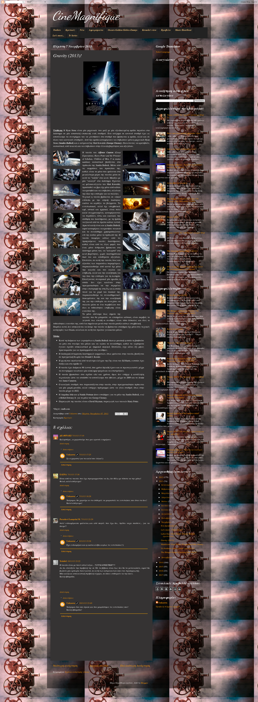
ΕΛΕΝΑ (63, 474)
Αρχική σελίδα (98, 665)
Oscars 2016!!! (173, 216)
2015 (161, 566)
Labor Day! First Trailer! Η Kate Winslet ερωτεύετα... (178, 534)
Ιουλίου (165, 509)
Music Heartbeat (183, 30)
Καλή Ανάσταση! (175, 329)
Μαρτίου (165, 493)
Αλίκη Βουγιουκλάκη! (177, 183)
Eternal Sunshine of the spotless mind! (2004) (183, 414)
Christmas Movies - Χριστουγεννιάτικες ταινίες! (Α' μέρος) (185, 165)
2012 (161, 477)
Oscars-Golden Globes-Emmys (122, 30)
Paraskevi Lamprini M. (70, 519)
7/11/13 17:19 (78, 435)
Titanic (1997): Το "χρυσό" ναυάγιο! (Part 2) (185, 116)
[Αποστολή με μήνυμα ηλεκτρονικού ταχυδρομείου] (116, 414)
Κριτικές (70, 30)
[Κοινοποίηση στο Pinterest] (126, 414)
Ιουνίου (165, 505)
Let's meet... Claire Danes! (172, 529)
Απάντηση (64, 443)
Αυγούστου (166, 513)
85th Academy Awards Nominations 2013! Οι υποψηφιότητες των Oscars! (185, 267)
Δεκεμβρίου (167, 557)
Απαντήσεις (68, 449)
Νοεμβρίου (166, 522)
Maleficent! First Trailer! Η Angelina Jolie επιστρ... (183, 544)
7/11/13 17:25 (85, 454)
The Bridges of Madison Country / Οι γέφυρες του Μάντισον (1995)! (183, 199)
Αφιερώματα (96, 30)
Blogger (144, 682)
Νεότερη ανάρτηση (65, 665)
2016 (161, 570)
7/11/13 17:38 (73, 474)
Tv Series (73, 35)
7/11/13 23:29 (87, 519)
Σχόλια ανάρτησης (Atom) (77, 672)
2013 (161, 481)
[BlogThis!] (118, 414)
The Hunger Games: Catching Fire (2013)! (179, 552)
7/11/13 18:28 (85, 496)
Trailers (57, 30)
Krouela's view (149, 30)
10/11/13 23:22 (73, 561)
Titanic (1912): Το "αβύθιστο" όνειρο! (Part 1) (186, 233)
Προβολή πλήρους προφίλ (168, 606)
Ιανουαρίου (167, 484)
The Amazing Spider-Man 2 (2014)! (182, 251)
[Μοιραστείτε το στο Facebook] (124, 414)
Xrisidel (63, 561)
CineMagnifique (85, 15)
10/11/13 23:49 (85, 603)
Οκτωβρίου (166, 518)
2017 (161, 575)
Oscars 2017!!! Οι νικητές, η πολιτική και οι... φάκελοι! (185, 432)
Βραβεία (166, 30)
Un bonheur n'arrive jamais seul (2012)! (177, 548)
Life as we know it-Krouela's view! (181, 149)
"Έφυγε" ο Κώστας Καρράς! (180, 342)
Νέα (82, 30)
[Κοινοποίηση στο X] (121, 414)
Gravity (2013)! (167, 540)
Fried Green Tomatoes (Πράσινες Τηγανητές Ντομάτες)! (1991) (181, 359)
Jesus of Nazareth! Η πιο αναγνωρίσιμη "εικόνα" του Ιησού (184, 396)
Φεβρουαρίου (167, 489)
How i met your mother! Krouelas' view (183, 133)
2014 (161, 562)
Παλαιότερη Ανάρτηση (135, 665)
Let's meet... (58, 35)
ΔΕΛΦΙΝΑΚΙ (65, 435)
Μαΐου (164, 501)
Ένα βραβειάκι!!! (169, 525)
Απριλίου (166, 497)
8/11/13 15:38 (85, 541)
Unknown (71, 454)
